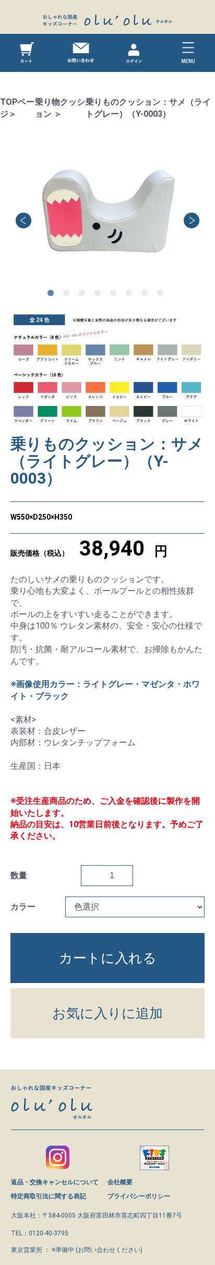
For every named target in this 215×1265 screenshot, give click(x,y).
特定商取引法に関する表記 (48, 1196)
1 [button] (52, 295)
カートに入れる (108, 958)
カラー (22, 907)
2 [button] (68, 295)
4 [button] (99, 295)
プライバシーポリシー (139, 1196)
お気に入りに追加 (107, 1013)
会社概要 (120, 1182)
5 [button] (115, 295)
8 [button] (162, 295)
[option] (107, 213)
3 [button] (84, 295)
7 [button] (146, 295)
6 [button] (131, 295)
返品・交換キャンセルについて (55, 1182)
